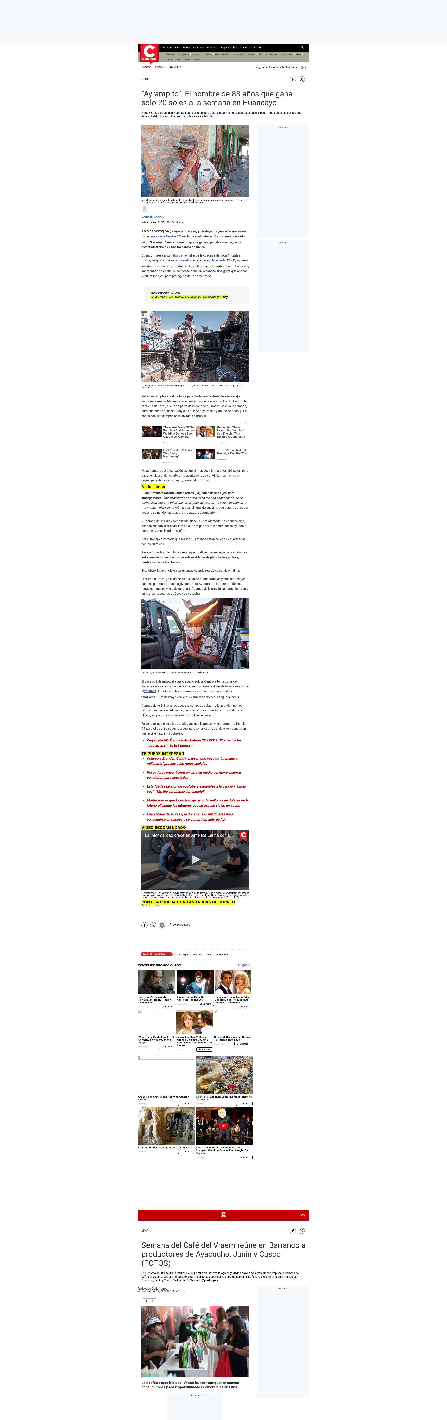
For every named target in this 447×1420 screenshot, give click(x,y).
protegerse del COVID (221, 260)
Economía (212, 47)
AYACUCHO (184, 54)
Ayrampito (184, 954)
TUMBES (197, 59)
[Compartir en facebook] (293, 79)
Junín (208, 954)
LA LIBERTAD (271, 54)
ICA (260, 54)
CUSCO (209, 54)
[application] (195, 860)
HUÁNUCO (251, 54)
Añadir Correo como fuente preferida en (281, 67)
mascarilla (184, 260)
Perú (177, 47)
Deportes (198, 47)
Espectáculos (229, 47)
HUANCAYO (238, 54)
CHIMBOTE (197, 54)
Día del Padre (221, 954)
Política (167, 47)
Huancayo (197, 954)
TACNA (187, 59)
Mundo (187, 47)
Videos (258, 47)
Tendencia (245, 47)
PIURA (169, 59)
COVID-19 (150, 691)
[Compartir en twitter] (302, 79)
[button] (195, 859)
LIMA (298, 54)
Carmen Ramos (152, 216)
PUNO (178, 59)
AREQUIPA (171, 54)
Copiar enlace (181, 925)
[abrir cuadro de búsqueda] (302, 47)
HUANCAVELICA (222, 54)
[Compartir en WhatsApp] (162, 925)
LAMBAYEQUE (286, 54)
